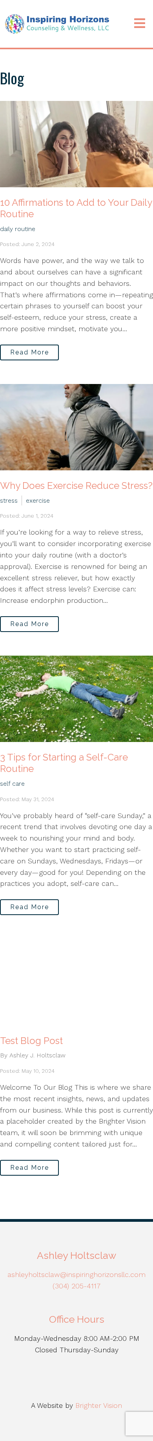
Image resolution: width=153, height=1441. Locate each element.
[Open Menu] (139, 24)
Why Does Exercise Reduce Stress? (76, 485)
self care (12, 783)
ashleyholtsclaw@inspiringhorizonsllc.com (76, 1274)
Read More (29, 352)
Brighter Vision (98, 1405)
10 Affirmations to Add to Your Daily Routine (76, 208)
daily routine (17, 229)
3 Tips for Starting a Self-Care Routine (64, 762)
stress (9, 500)
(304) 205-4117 (76, 1286)
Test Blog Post (31, 1040)
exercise (38, 500)
